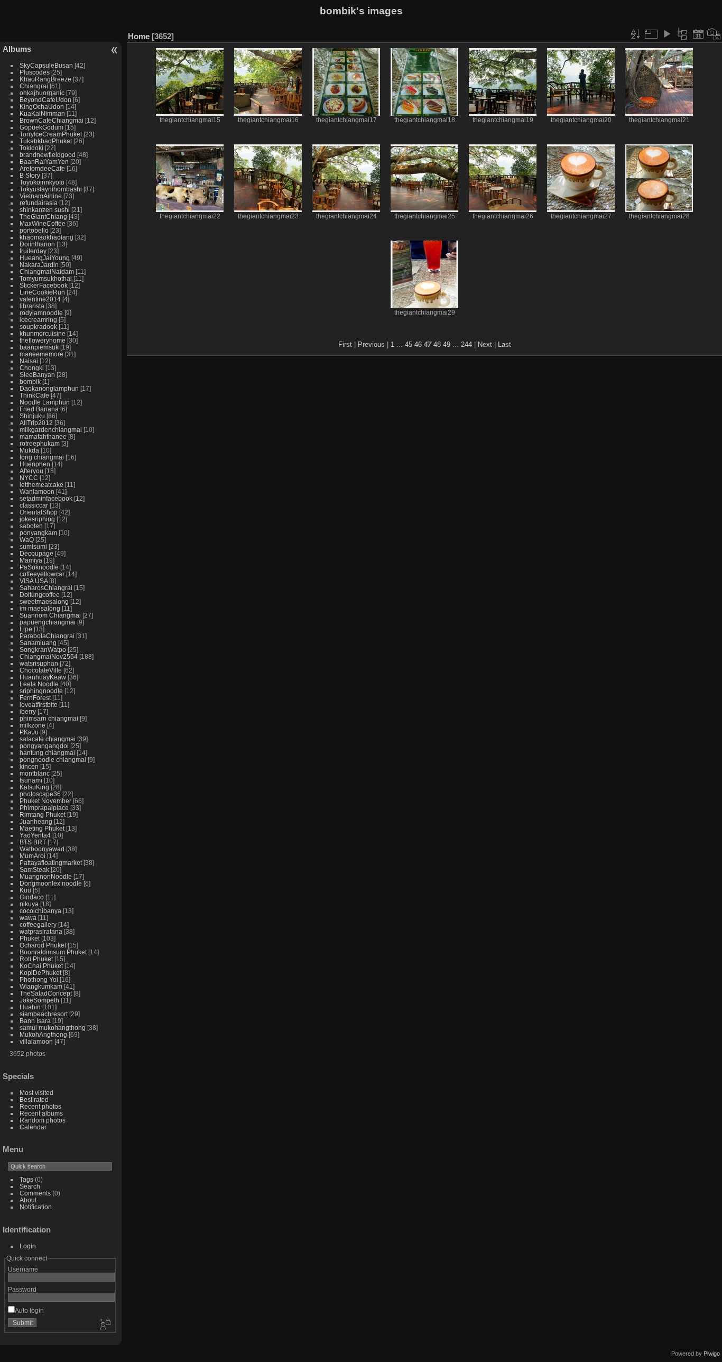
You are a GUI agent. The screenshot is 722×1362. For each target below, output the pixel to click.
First (345, 344)
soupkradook (38, 326)
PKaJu (29, 732)
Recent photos (40, 1106)
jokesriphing (37, 519)
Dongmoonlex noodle (51, 883)
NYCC (29, 477)
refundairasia (39, 202)
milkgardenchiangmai (51, 429)
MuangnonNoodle (46, 876)
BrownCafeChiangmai (52, 120)
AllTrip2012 (36, 422)
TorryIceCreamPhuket (51, 134)
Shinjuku (32, 415)
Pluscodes (35, 72)
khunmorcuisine (43, 333)
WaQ (27, 539)
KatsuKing (34, 787)
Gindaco (32, 897)
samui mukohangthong (53, 1027)
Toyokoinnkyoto (42, 182)
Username (23, 1269)
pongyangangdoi (44, 745)
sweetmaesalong (44, 601)
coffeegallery (38, 924)
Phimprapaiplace (44, 807)
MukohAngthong (43, 1034)
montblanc (35, 773)
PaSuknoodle (39, 567)
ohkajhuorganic (42, 92)
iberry (28, 711)
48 (437, 344)
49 (446, 344)
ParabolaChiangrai (47, 635)
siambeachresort (44, 1013)
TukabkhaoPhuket (46, 140)
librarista (32, 305)
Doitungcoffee (40, 594)
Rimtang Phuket (43, 814)
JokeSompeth (39, 1000)
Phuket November (45, 800)
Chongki (32, 367)
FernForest (35, 697)
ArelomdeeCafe (42, 168)
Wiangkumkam (41, 986)
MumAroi (32, 855)
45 (408, 344)
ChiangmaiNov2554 (49, 656)
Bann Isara (35, 1020)
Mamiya (31, 560)
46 (418, 344)
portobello (34, 230)
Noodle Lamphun (45, 402)
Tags (26, 1179)
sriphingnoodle (41, 690)
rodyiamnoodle (41, 312)
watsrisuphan (39, 663)
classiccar (34, 505)
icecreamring (38, 319)
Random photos (43, 1120)
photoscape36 (40, 793)
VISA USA (34, 580)
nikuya (29, 903)
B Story (30, 175)
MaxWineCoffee (43, 223)
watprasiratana (41, 931)
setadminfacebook (46, 498)
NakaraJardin (39, 264)
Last (504, 344)
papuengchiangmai (48, 622)
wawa (28, 917)
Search (30, 1186)
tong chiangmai (42, 457)
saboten (31, 525)
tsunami (31, 780)
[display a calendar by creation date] (714, 34)
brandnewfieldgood (48, 154)
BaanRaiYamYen (44, 161)
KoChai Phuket (41, 965)
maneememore (41, 354)
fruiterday (33, 250)
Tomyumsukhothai (46, 278)
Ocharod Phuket (43, 945)
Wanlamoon (37, 491)
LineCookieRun (42, 292)
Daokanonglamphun (49, 388)
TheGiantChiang (43, 216)
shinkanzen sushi (45, 209)
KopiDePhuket (40, 972)
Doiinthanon (37, 244)
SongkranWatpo (43, 649)
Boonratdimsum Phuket (53, 952)
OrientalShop (39, 512)
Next (485, 344)
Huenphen (35, 464)
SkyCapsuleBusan (46, 65)
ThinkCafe (34, 395)
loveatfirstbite (39, 704)
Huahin (30, 1007)
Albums (17, 48)
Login (28, 1246)
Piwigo (712, 1353)
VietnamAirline (41, 195)
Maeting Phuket (42, 828)
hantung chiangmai (47, 752)
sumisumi (33, 546)
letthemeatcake (41, 484)
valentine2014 (40, 299)
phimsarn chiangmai (49, 718)
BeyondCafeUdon (45, 99)
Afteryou (31, 470)
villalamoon (36, 1041)
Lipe (26, 628)
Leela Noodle (39, 683)
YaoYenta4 (35, 835)
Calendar (33, 1127)
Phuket (30, 938)
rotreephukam (40, 443)
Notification (36, 1206)
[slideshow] (666, 34)
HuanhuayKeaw (43, 677)
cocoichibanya (40, 910)
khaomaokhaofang (46, 237)
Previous (371, 344)
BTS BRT (33, 842)
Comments (35, 1193)
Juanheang (36, 821)
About (28, 1200)
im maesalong (40, 608)
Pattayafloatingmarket (51, 862)
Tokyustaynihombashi (51, 189)
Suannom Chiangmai (50, 615)
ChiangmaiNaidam (47, 271)
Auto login (29, 1310)
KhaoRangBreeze (45, 79)
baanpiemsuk (39, 347)
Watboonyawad (42, 848)
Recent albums (41, 1113)
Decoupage (36, 553)
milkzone (32, 725)
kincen (29, 766)
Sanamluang (38, 642)
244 (466, 344)
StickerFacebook (44, 285)
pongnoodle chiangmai (53, 759)
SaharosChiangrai (46, 587)
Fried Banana (39, 409)
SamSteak (34, 869)
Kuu (25, 890)
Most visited (36, 1092)
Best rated (34, 1099)
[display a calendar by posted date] (698, 34)
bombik (30, 381)
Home (139, 36)
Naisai (29, 360)
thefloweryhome (43, 340)
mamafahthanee (43, 436)
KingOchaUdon (42, 106)
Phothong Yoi (39, 979)
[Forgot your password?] (105, 1325)
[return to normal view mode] (682, 34)
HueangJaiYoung (45, 257)
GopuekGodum (41, 127)
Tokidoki (31, 147)
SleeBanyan (37, 374)
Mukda (29, 450)
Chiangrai (34, 85)
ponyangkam (38, 532)
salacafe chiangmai (48, 738)
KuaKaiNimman (42, 113)
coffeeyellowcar (42, 573)
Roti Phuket (36, 958)
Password (22, 1289)
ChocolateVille (41, 670)
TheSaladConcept (46, 993)
